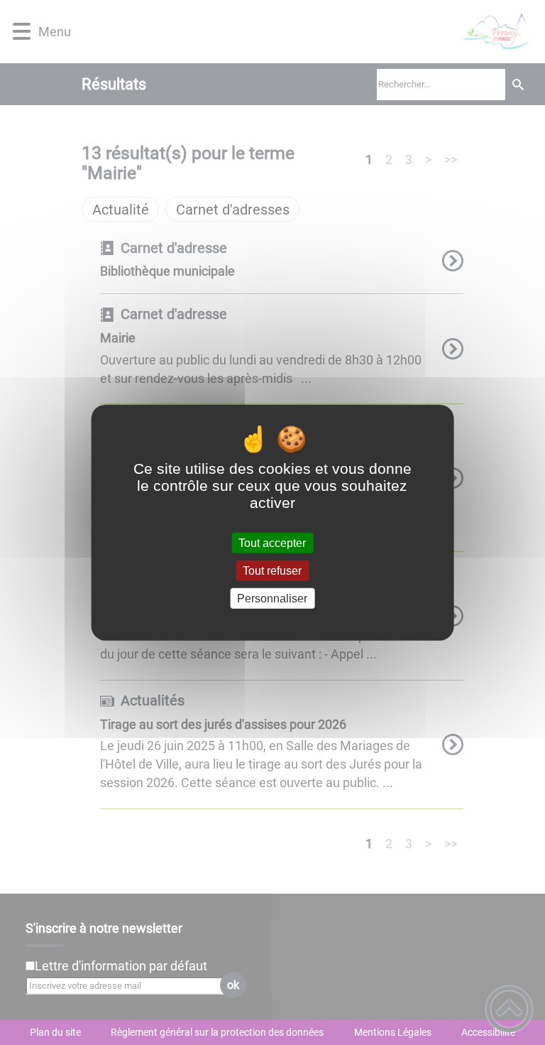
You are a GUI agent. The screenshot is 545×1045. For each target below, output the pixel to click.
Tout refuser (272, 570)
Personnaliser (272, 598)
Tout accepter (272, 542)
